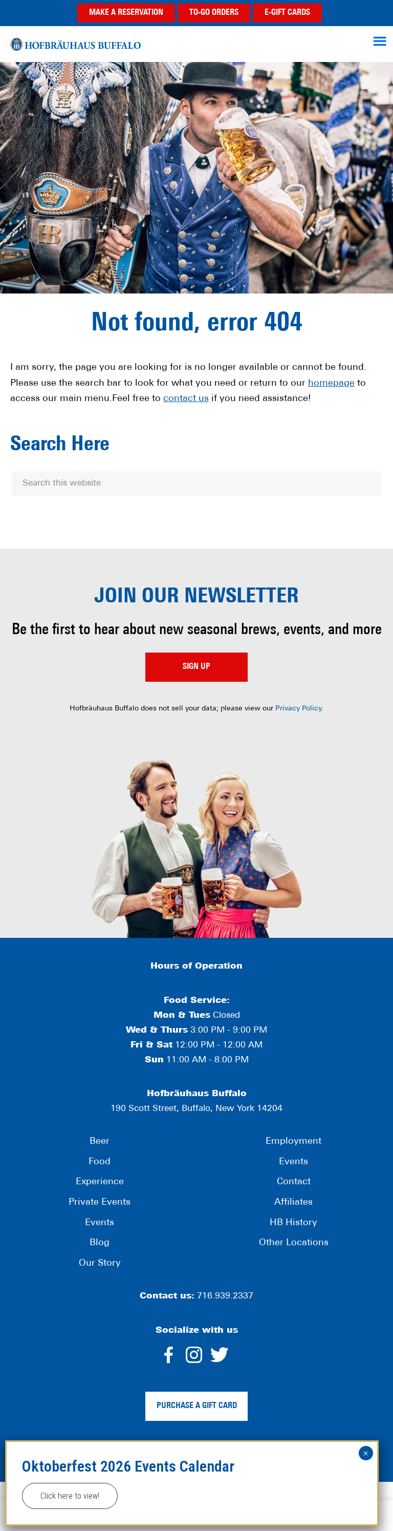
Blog (100, 1243)
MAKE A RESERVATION (126, 13)
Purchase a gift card (197, 1406)
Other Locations (294, 1243)
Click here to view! (69, 1496)
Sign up (196, 667)
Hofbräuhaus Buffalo (75, 44)
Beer (100, 1141)
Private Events (99, 1202)
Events (99, 1223)
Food (100, 1162)
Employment (293, 1141)
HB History (293, 1223)
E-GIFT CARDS (287, 13)
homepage (331, 383)
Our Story (100, 1263)
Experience (100, 1182)
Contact (294, 1182)
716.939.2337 (225, 1296)
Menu (381, 41)
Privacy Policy (298, 708)
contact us (186, 399)
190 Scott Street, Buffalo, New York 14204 (196, 1108)
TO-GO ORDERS (213, 13)
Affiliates (293, 1202)
